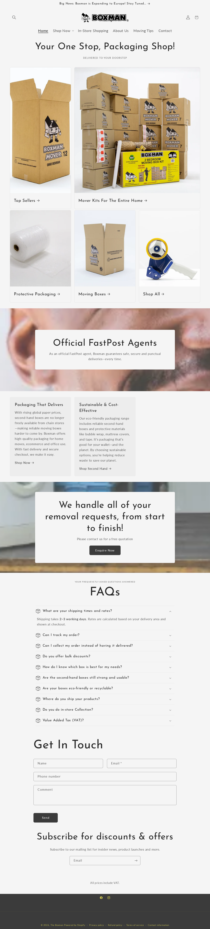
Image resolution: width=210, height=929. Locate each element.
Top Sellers (24, 201)
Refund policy (115, 925)
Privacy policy (96, 925)
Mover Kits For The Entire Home (110, 201)
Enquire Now (105, 550)
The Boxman (57, 925)
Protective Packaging (35, 294)
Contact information (158, 925)
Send (45, 817)
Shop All (151, 294)
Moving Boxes (92, 294)
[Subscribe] (136, 860)
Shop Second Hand (93, 468)
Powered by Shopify (74, 925)
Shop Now (22, 462)
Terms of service (135, 925)
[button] (14, 17)
